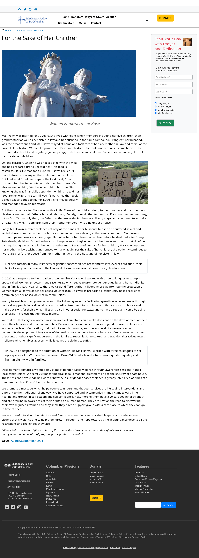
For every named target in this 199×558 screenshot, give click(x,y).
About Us (139, 472)
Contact (96, 23)
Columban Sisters (54, 505)
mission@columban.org (18, 480)
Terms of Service (86, 547)
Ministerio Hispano (55, 488)
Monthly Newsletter (166, 110)
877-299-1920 (14, 486)
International (52, 502)
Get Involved (66, 23)
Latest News (141, 475)
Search (170, 505)
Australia (50, 472)
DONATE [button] (96, 498)
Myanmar (50, 492)
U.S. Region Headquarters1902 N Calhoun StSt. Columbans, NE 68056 (19, 495)
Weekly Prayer (164, 107)
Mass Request (97, 475)
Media (83, 23)
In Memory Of (96, 482)
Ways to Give (93, 17)
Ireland (49, 482)
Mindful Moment (164, 113)
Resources (115, 547)
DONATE (165, 18)
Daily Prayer (163, 103)
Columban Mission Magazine (29, 30)
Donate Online (96, 472)
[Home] (32, 20)
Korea (49, 485)
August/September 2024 (27, 441)
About (110, 17)
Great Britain (52, 479)
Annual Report (129, 547)
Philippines (51, 498)
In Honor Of (95, 479)
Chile (48, 475)
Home (65, 17)
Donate (76, 17)
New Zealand (52, 495)
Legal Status (102, 547)
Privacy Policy (69, 547)
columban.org (13, 474)
